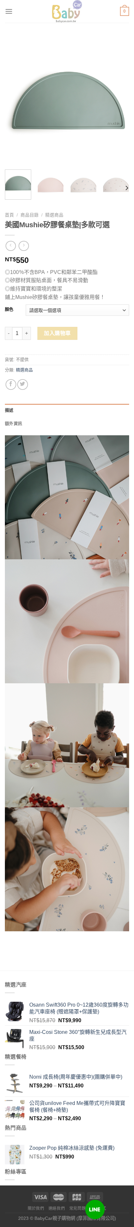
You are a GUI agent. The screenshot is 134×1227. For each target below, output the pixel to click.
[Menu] (9, 11)
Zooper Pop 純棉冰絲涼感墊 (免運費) (71, 1148)
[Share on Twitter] (22, 384)
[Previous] (15, 102)
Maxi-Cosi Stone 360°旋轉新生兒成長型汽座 (78, 1035)
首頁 (9, 215)
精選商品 (54, 215)
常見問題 (77, 1208)
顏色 (9, 309)
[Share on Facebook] (11, 384)
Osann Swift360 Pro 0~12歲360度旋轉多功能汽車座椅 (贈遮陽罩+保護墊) (78, 1008)
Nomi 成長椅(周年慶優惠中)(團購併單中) (75, 1077)
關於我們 (36, 1208)
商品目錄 (29, 215)
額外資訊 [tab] (13, 423)
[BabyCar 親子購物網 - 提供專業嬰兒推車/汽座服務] (67, 11)
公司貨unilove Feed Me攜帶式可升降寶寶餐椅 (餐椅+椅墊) (77, 1106)
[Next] (118, 102)
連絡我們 (56, 1208)
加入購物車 (57, 333)
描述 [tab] (9, 410)
